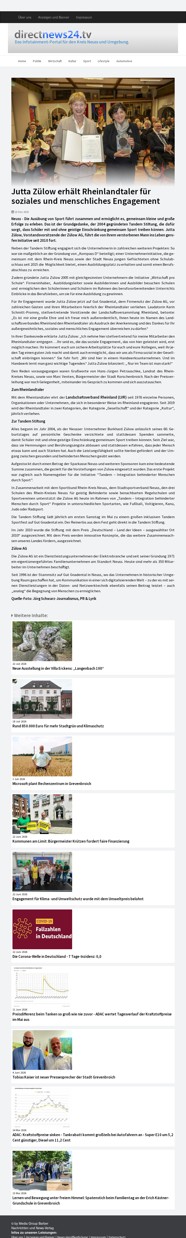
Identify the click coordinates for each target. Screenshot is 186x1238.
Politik (37, 61)
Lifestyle (104, 61)
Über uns (24, 17)
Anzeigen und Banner (53, 17)
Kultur (72, 61)
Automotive (124, 61)
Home (22, 61)
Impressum (84, 17)
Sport (87, 61)
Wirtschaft (55, 61)
